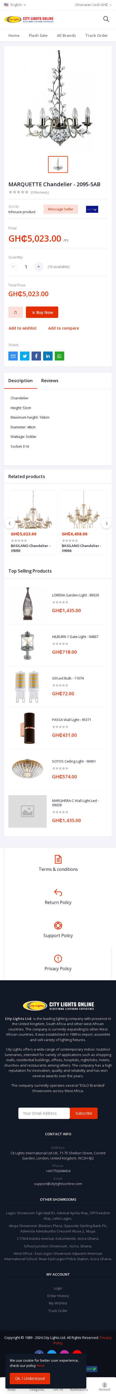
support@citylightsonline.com (58, 1183)
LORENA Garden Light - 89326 (75, 595)
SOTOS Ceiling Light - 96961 (74, 761)
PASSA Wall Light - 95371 (71, 720)
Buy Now (44, 312)
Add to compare (63, 328)
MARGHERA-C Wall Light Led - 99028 (75, 803)
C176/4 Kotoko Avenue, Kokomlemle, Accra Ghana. (58, 1238)
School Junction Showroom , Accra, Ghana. (58, 1246)
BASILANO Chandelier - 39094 (81, 548)
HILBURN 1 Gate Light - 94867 (75, 637)
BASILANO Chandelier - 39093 (30, 548)
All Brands (66, 35)
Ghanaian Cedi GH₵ (91, 4)
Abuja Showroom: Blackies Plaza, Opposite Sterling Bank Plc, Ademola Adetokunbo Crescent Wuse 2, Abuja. (58, 1228)
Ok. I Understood (30, 1378)
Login (58, 1288)
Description (20, 381)
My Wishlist (58, 1303)
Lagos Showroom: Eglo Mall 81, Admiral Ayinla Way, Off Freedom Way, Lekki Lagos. (58, 1215)
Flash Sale (38, 35)
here (41, 1365)
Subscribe (84, 1113)
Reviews (50, 381)
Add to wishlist (23, 328)
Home (13, 35)
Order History (58, 1295)
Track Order (96, 35)
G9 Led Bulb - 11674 (68, 678)
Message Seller (60, 209)
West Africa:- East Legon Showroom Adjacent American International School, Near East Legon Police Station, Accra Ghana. (58, 1256)
